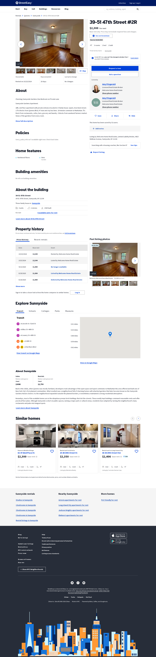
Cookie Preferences (48, 544)
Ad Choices (45, 550)
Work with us (23, 547)
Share (116, 116)
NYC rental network (25, 550)
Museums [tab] (69, 311)
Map (84, 71)
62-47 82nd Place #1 (26, 453)
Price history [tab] (23, 239)
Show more (20, 286)
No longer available (59, 267)
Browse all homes (24, 559)
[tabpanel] (52, 266)
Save (99, 116)
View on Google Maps (88, 363)
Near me (21, 562)
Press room (22, 553)
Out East (89, 597)
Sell (33, 9)
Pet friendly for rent (109, 500)
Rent (18, 9)
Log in (77, 292)
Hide (133, 116)
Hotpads (80, 597)
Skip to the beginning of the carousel (78, 476)
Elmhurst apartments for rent (71, 515)
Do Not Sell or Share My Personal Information (57, 541)
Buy (25, 9)
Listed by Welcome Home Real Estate (66, 273)
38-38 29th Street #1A (111, 453)
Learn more (134, 58)
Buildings (43, 9)
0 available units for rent (47, 213)
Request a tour (115, 68)
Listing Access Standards (50, 553)
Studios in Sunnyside (24, 500)
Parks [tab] (57, 311)
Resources (55, 9)
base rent (31, 456)
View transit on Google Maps (28, 353)
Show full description (24, 121)
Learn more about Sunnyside (27, 408)
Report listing (99, 152)
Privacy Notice (47, 547)
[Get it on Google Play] (118, 541)
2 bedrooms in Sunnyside (26, 510)
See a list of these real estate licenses (87, 591)
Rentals (18, 16)
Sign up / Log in (134, 3)
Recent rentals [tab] (40, 239)
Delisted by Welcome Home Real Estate (66, 280)
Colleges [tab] (45, 311)
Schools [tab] (32, 311)
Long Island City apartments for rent (73, 505)
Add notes (100, 128)
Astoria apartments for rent (70, 500)
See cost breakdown (102, 36)
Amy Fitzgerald (109, 84)
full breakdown (70, 233)
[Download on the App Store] (118, 535)
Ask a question (115, 74)
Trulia (73, 597)
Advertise (122, 3)
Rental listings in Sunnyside (27, 520)
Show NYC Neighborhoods (32, 569)
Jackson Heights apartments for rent (74, 510)
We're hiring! (23, 538)
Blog (66, 9)
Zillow (66, 597)
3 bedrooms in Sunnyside (26, 515)
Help (43, 534)
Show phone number (110, 93)
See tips (134, 145)
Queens (27, 16)
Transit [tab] (20, 311)
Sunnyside (36, 16)
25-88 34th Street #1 (68, 453)
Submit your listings (25, 544)
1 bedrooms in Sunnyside (26, 505)
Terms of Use (46, 538)
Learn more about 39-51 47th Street (30, 219)
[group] (36, 448)
